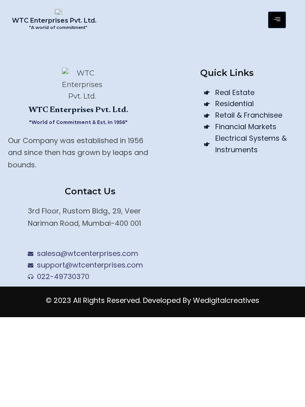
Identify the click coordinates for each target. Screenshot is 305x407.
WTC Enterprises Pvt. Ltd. (54, 20)
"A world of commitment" (58, 27)
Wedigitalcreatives (226, 300)
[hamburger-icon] (277, 20)
